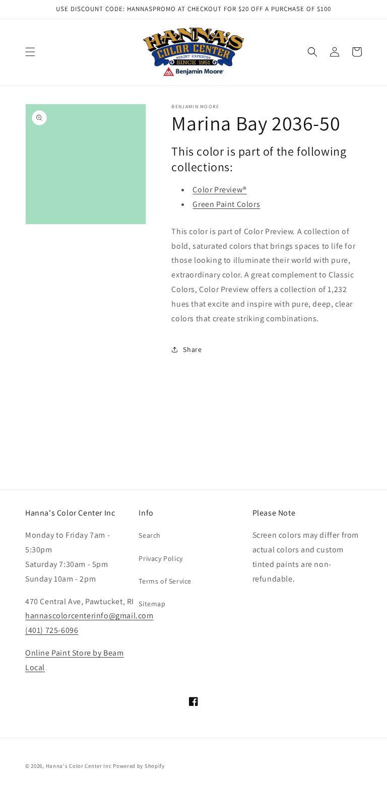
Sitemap (152, 603)
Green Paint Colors (226, 204)
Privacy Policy (160, 558)
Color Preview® (219, 189)
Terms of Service (165, 581)
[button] (30, 52)
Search (150, 535)
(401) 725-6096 (51, 630)
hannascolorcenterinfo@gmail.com (89, 615)
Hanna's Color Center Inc (79, 765)
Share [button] (192, 349)
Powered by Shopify (139, 765)
